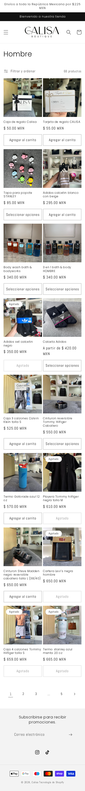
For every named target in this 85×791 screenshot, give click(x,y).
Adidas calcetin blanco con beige (61, 194)
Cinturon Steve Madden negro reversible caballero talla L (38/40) (22, 574)
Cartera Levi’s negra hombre (58, 573)
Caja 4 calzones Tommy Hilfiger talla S (22, 651)
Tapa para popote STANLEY (18, 194)
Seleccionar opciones (23, 214)
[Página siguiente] (74, 694)
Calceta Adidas (54, 342)
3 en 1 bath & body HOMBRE (57, 269)
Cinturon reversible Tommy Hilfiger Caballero (57, 422)
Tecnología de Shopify (51, 782)
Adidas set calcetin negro (18, 343)
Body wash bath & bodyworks (18, 269)
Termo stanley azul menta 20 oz (57, 651)
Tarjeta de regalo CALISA (61, 122)
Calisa (35, 782)
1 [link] (11, 694)
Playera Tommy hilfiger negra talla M (61, 498)
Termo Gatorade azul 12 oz (22, 498)
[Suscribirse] (70, 734)
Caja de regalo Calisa (20, 122)
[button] (6, 32)
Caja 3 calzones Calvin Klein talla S (21, 420)
